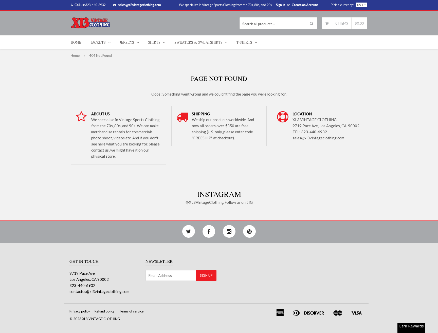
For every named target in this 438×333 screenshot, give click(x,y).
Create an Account (305, 5)
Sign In (280, 5)
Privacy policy (79, 311)
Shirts (154, 42)
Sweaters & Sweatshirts (198, 42)
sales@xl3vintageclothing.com (139, 5)
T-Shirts (244, 42)
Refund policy (105, 311)
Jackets (98, 42)
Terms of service (131, 311)
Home (76, 42)
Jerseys (127, 42)
